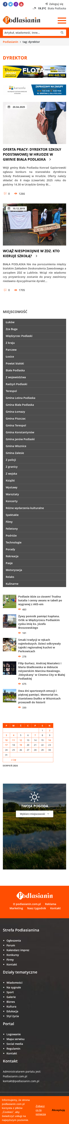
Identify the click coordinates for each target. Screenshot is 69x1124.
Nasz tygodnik (36, 908)
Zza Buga (11, 329)
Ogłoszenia (14, 940)
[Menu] (62, 20)
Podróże (11, 535)
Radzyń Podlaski (16, 384)
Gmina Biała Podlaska (20, 405)
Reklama (50, 904)
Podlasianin (10, 42)
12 (21, 740)
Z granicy (12, 466)
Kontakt (55, 908)
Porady (10, 549)
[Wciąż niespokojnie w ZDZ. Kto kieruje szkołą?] (34, 224)
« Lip (13, 759)
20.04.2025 (18, 107)
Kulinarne (12, 584)
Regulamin (13, 1048)
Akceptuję (58, 1110)
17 (6, 744)
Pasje (9, 563)
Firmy (10, 959)
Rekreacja (12, 556)
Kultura (11, 1006)
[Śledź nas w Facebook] (5, 4)
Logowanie (14, 1034)
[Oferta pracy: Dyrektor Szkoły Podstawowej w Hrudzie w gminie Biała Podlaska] (34, 123)
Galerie (11, 997)
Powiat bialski (15, 363)
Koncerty (12, 501)
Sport (10, 992)
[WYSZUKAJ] (34, 32)
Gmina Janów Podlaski (20, 439)
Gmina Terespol (16, 425)
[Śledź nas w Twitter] (10, 4)
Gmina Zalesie (15, 453)
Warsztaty (12, 494)
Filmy (9, 522)
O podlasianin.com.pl (27, 904)
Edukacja (12, 1011)
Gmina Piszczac (16, 418)
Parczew (11, 349)
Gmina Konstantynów (20, 432)
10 (6, 740)
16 (49, 740)
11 (13, 740)
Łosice (10, 356)
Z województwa (16, 377)
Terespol (11, 391)
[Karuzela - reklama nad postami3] (34, 89)
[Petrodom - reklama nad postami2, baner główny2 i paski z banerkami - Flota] (34, 71)
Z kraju (10, 343)
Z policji (11, 460)
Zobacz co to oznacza (41, 1110)
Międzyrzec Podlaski (19, 336)
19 (21, 744)
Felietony (12, 528)
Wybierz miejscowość (33, 814)
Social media (15, 1044)
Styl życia (13, 1016)
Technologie (13, 542)
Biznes (11, 1002)
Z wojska (11, 473)
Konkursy (13, 955)
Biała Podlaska (15, 370)
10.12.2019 (18, 208)
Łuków (10, 322)
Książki (10, 480)
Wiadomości (14, 982)
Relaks (10, 577)
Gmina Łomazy (15, 411)
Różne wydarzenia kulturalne (25, 508)
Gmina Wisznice (16, 446)
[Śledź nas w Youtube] (21, 4)
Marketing (16, 908)
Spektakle (12, 515)
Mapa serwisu (16, 1039)
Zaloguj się (55, 4)
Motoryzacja (14, 570)
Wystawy (11, 487)
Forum (11, 945)
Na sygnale (14, 987)
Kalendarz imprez (18, 950)
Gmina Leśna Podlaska (20, 398)
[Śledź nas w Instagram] (16, 4)
